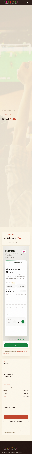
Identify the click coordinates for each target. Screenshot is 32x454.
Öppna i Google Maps (16, 421)
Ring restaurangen (16, 417)
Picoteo (4, 110)
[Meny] (27, 2)
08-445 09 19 (6, 363)
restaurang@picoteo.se (9, 407)
